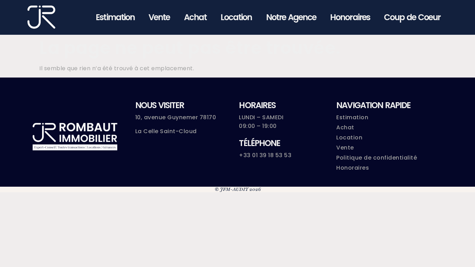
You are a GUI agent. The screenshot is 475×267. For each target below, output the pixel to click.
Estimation (115, 17)
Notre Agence (291, 17)
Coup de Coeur (412, 17)
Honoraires (350, 17)
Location (236, 17)
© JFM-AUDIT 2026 (238, 189)
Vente (159, 17)
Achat (195, 17)
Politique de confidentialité (376, 158)
